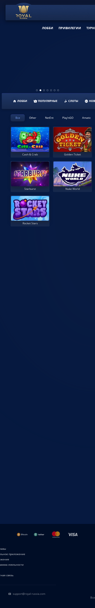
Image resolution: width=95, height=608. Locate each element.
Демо (19, 128)
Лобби (47, 28)
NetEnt (49, 118)
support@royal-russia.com (29, 594)
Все (17, 118)
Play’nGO (67, 118)
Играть (30, 151)
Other (32, 118)
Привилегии (70, 28)
